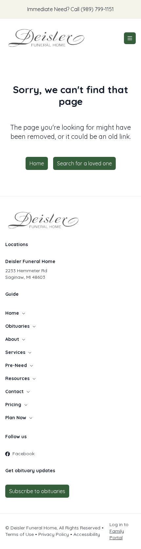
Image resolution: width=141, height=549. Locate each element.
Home (37, 163)
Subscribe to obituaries (37, 491)
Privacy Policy (53, 534)
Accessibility (86, 534)
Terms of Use (19, 534)
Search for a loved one (84, 163)
